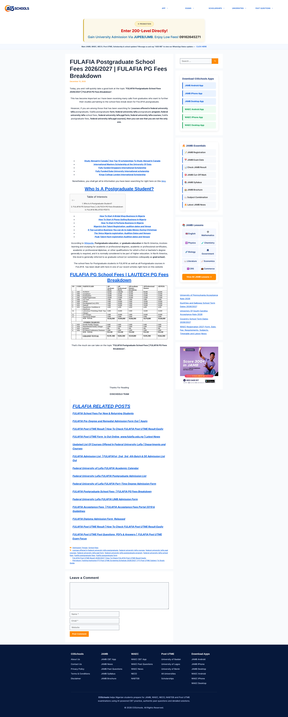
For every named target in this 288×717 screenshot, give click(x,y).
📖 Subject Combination (196, 197)
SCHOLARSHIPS (215, 8)
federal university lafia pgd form (90, 553)
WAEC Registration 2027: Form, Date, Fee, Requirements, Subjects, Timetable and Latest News (198, 330)
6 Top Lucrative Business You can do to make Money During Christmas (122, 230)
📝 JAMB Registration (195, 152)
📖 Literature (190, 261)
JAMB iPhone (198, 664)
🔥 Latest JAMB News (195, 205)
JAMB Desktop (198, 669)
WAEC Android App (194, 109)
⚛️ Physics (190, 243)
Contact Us (76, 664)
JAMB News (107, 664)
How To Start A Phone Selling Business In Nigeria (122, 219)
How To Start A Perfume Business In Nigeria (122, 223)
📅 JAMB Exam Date (194, 160)
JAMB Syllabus (108, 673)
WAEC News (137, 669)
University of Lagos (170, 664)
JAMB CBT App (108, 659)
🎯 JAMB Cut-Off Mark (195, 175)
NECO (134, 673)
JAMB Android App (194, 85)
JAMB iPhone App (193, 93)
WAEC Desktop (198, 683)
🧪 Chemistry (207, 243)
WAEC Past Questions (142, 664)
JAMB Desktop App (194, 101)
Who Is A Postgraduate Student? (119, 188)
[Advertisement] (119, 142)
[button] (95, 8)
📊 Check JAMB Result (195, 167)
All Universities (168, 673)
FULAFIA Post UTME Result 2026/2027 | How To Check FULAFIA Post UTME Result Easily (109, 558)
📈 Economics (208, 261)
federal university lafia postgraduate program (123, 553)
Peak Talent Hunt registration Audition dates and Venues (122, 237)
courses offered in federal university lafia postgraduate (95, 550)
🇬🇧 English (190, 233)
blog (163, 181)
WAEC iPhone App (194, 117)
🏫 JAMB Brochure (193, 190)
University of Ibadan (171, 659)
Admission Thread (80, 548)
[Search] (215, 61)
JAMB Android (198, 659)
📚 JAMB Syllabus (193, 182)
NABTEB (135, 678)
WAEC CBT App (138, 659)
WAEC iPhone (198, 678)
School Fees (93, 548)
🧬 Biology (190, 252)
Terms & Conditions (80, 673)
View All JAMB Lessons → (199, 277)
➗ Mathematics (207, 233)
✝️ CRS (190, 268)
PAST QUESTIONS (262, 8)
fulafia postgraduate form (106, 555)
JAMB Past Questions (111, 669)
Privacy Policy (77, 669)
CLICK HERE (201, 47)
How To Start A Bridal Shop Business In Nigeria (122, 216)
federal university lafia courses (132, 550)
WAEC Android (198, 673)
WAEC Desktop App (194, 125)
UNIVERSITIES (238, 8)
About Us (75, 659)
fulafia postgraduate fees (84, 555)
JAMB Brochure (108, 678)
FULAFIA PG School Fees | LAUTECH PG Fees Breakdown (98, 207)
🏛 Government (208, 252)
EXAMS (188, 8)
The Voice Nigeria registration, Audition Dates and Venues (122, 233)
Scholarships (167, 678)
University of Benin (170, 669)
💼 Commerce (208, 268)
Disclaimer (76, 678)
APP (163, 8)
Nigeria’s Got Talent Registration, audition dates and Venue (122, 226)
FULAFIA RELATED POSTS (98, 210)
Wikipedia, (89, 243)
